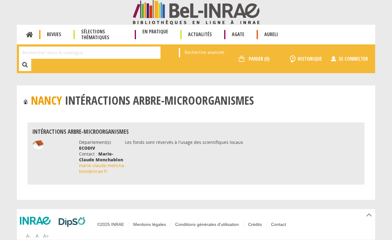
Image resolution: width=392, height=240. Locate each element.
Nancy (46, 100)
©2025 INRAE (110, 224)
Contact (278, 224)
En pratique (155, 31)
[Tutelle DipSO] (73, 222)
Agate (238, 34)
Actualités (200, 34)
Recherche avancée (204, 52)
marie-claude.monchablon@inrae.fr (101, 168)
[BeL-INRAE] (196, 12)
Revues (54, 34)
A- (28, 236)
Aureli (271, 34)
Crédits (255, 224)
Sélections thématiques (95, 34)
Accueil (29, 35)
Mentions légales (149, 224)
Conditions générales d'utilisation (207, 224)
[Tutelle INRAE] (37, 221)
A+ (46, 236)
